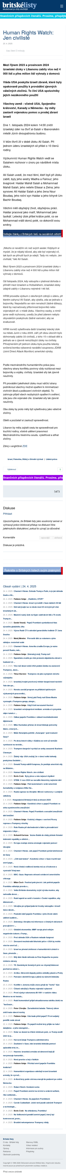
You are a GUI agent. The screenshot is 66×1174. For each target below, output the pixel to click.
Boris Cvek (19, 776)
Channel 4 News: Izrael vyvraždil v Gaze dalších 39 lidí (37, 603)
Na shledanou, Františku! (36, 1110)
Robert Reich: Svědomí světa (26, 1087)
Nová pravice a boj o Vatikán (26, 1059)
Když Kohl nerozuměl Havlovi (40, 705)
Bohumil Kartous (21, 835)
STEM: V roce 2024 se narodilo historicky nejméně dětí (37, 780)
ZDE (24, 446)
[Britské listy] (33, 234)
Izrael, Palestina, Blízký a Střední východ (25, 459)
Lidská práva (51, 459)
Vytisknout (11, 469)
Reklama (7, 1151)
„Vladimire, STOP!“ (35, 599)
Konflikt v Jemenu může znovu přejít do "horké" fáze (37, 984)
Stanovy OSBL (32, 1142)
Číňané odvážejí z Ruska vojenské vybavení (33, 988)
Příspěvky (30, 1151)
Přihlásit (7, 513)
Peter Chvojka (20, 1008)
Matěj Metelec (20, 638)
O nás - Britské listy (11, 1142)
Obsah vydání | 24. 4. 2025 (19, 586)
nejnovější (45, 537)
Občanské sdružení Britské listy (33, 1163)
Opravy (6, 1148)
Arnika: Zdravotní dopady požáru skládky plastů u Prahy (38, 972)
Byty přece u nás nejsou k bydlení (39, 776)
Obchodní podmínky (11, 1154)
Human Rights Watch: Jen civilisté (29, 772)
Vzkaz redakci (32, 1145)
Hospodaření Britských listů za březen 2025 (32, 799)
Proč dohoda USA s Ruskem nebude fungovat (34, 937)
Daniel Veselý (20, 622)
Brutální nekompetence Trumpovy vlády (31, 1122)
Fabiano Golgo (20, 599)
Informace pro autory (34, 1148)
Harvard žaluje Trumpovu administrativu (31, 1039)
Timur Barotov (20, 673)
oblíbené (58, 537)
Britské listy (27, 6)
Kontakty (6, 1145)
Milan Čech (18, 882)
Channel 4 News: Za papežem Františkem (32, 1098)
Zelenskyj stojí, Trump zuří (38, 654)
